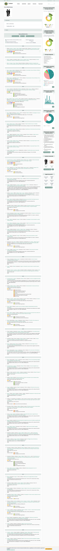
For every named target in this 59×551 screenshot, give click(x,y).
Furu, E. (21, 48)
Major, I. (8, 98)
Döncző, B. (22, 59)
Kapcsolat (9, 0)
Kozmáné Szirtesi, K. (10, 159)
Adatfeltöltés (24, 3)
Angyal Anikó (46, 165)
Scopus (13, 51)
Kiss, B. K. (22, 501)
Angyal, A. (15, 48)
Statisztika (34, 3)
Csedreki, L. (18, 184)
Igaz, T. (28, 159)
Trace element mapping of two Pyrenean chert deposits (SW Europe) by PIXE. (26, 242)
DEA (9, 51)
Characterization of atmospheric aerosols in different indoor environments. (18, 483)
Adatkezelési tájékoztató (11, 549)
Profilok (18, 3)
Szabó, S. (12, 532)
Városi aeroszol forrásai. (28, 523)
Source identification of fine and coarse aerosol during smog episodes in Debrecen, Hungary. (21, 89)
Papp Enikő (51, 165)
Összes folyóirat (46, 152)
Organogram (40, 3)
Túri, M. (14, 167)
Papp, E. (18, 48)
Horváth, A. (17, 98)
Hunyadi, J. (9, 502)
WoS (11, 51)
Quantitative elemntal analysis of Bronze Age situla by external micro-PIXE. (18, 230)
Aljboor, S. (11, 48)
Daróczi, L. (29, 432)
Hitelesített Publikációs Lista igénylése (12, 42)
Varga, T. (13, 98)
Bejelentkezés (50, 0)
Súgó (5, 0)
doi (7, 51)
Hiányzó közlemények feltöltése (11, 41)
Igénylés (29, 3)
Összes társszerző (47, 169)
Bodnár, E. (15, 501)
